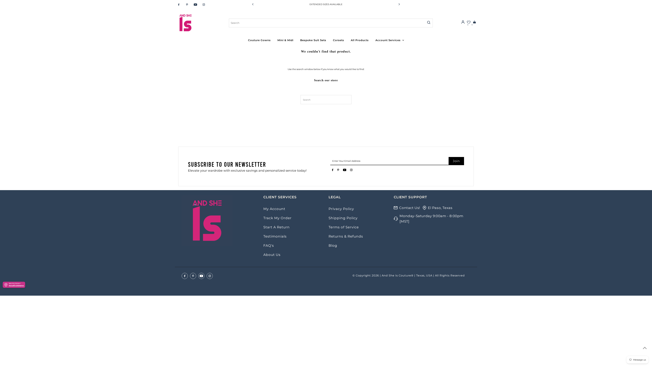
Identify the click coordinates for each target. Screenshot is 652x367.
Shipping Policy (343, 218)
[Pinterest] (187, 5)
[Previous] (253, 4)
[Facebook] (179, 5)
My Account (274, 209)
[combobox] (326, 23)
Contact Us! (409, 208)
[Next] (399, 4)
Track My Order (277, 218)
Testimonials (275, 236)
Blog (333, 245)
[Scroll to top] (645, 348)
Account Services (388, 40)
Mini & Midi (285, 40)
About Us (271, 255)
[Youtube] (195, 5)
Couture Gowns (259, 40)
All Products (360, 40)
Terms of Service (344, 227)
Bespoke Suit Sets (313, 40)
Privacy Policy (341, 209)
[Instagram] (204, 5)
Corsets (338, 40)
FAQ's (268, 245)
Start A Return (276, 227)
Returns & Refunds (346, 236)
